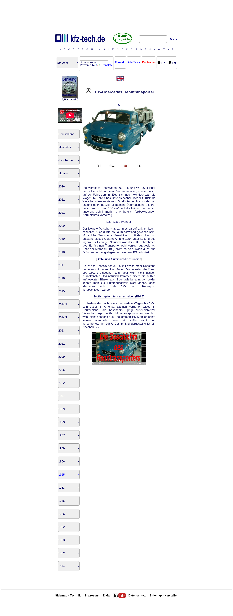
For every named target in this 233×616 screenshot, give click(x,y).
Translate (107, 65)
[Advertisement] (116, 16)
